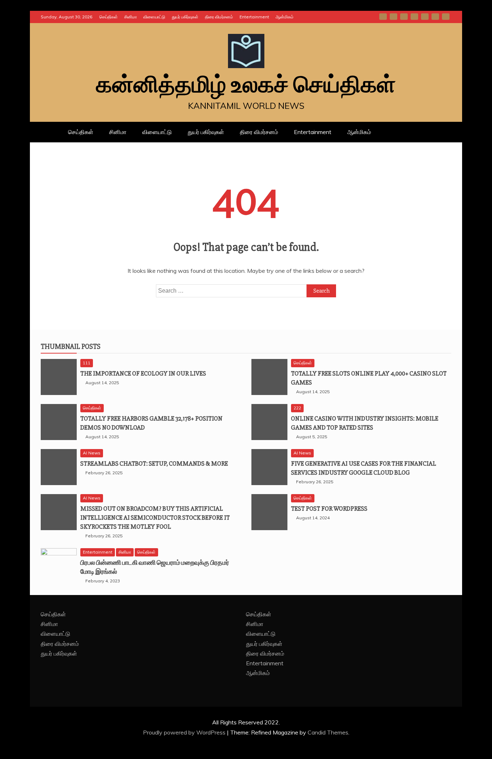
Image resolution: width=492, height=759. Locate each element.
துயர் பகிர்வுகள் (185, 16)
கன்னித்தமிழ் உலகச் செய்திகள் (246, 85)
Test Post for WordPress (329, 508)
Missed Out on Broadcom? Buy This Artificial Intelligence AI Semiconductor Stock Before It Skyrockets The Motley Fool (155, 518)
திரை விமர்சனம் (219, 16)
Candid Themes (328, 732)
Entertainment (254, 16)
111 (86, 362)
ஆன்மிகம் (285, 16)
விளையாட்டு (154, 16)
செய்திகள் (108, 16)
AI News (91, 453)
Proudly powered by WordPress (185, 732)
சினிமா (130, 16)
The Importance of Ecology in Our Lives (143, 373)
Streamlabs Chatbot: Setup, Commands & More (154, 463)
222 (297, 407)
